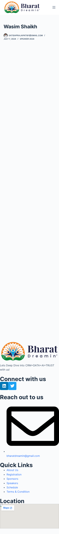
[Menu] (53, 7)
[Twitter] (12, 386)
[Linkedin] (4, 386)
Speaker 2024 (27, 39)
